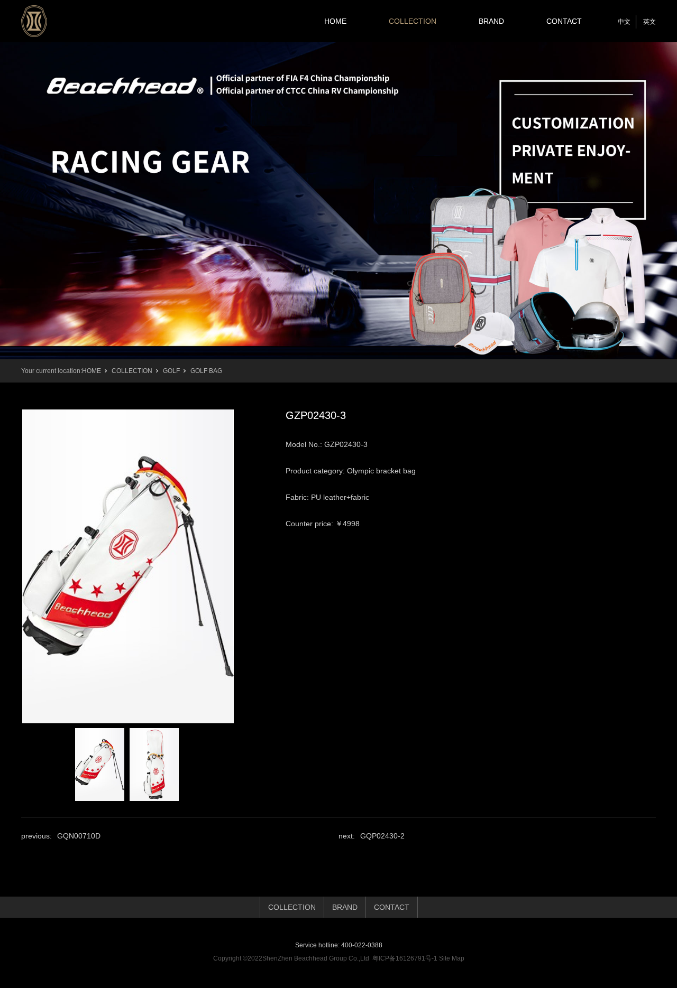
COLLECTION (412, 21)
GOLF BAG (206, 371)
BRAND (491, 21)
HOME (335, 21)
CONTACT (564, 21)
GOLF (171, 371)
